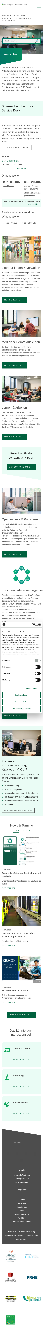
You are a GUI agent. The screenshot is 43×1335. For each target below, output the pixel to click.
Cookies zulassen (21, 695)
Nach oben (18, 1142)
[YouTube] (21, 1161)
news (16, 830)
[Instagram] (8, 1154)
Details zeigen (31, 688)
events (26, 830)
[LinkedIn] (26, 1154)
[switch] (38, 667)
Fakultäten (21, 1218)
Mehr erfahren (12, 554)
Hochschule (21, 1203)
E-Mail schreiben (11, 161)
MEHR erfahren (12, 437)
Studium (21, 1200)
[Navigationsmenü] (38, 6)
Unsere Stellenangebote (22, 1222)
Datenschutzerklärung (26, 1232)
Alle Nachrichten (20, 1015)
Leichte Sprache (32, 1235)
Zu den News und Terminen (17, 147)
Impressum (12, 1232)
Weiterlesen (9, 888)
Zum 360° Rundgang (19, 467)
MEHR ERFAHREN (12, 300)
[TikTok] (17, 1154)
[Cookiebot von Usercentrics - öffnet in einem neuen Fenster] (31, 624)
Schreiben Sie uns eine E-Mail (18, 810)
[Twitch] (35, 1154)
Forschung (21, 1211)
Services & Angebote (21, 1214)
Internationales (21, 1207)
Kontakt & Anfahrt (21, 1239)
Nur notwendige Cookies (22, 709)
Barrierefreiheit (10, 1235)
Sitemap (21, 1235)
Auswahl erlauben (21, 702)
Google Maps (22, 1190)
